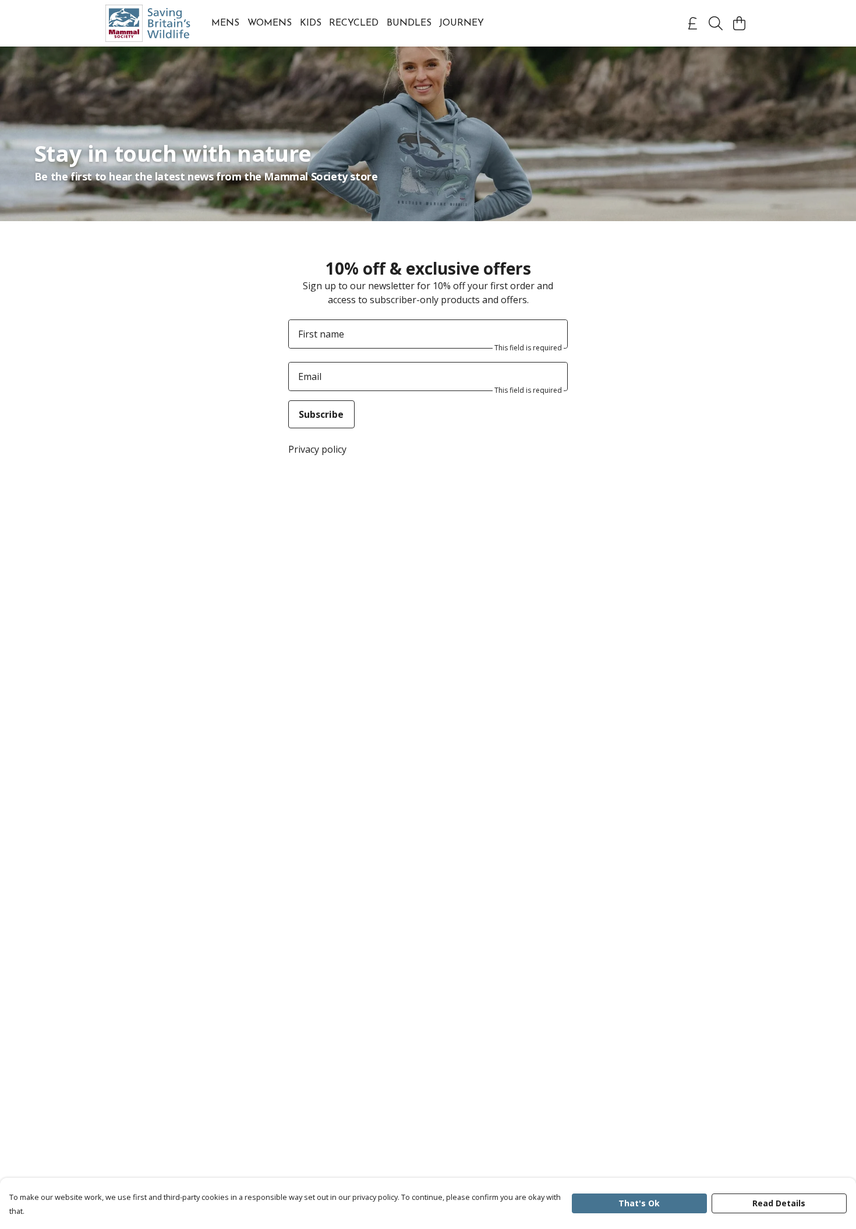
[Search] (715, 23)
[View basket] (739, 23)
